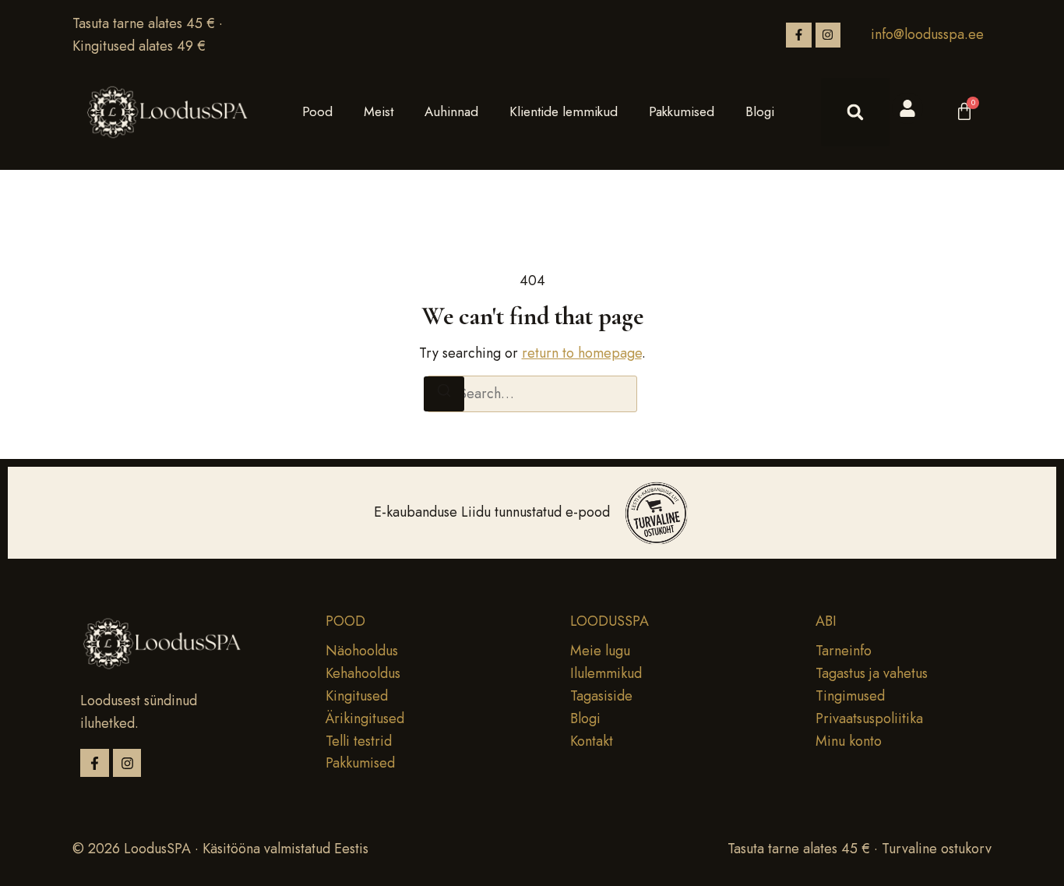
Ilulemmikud (606, 673)
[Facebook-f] (798, 35)
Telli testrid (359, 741)
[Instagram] (828, 35)
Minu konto (849, 741)
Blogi (759, 111)
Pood (317, 111)
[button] (855, 112)
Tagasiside (601, 696)
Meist (378, 111)
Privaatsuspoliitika (869, 718)
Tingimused (850, 696)
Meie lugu (600, 651)
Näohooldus (362, 651)
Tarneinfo (844, 651)
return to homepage (582, 353)
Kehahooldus (363, 673)
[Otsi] (444, 393)
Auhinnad (451, 111)
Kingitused (357, 696)
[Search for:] (532, 394)
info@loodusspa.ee (927, 34)
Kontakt (591, 741)
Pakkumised (681, 111)
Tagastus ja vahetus (872, 673)
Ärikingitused (365, 718)
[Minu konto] (907, 108)
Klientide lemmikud (563, 111)
